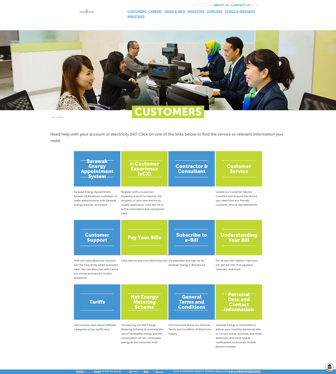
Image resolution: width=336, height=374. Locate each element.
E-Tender (160, 371)
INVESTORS (196, 11)
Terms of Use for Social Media (107, 371)
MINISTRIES (135, 16)
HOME (53, 117)
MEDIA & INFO (174, 11)
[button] (211, 5)
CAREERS (155, 11)
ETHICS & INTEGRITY (240, 11)
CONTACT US (240, 5)
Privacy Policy (80, 371)
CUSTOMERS (136, 11)
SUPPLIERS (215, 11)
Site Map (146, 371)
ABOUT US (221, 5)
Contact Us (133, 371)
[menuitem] (136, 11)
